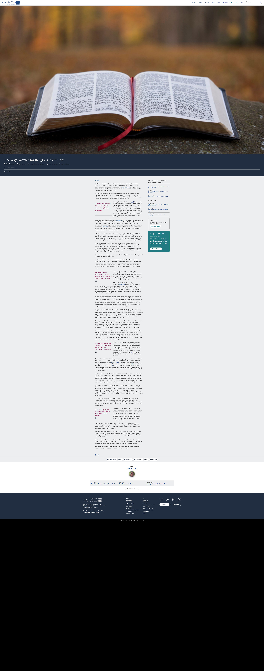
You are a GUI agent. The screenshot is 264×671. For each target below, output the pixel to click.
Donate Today (155, 249)
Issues (213, 2)
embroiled (122, 284)
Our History (146, 506)
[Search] (260, 2)
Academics (129, 500)
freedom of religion (112, 459)
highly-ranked (115, 362)
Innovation (151, 182)
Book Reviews (130, 513)
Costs (127, 501)
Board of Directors (148, 508)
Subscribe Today (155, 226)
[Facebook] (9, 171)
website (105, 226)
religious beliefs (128, 459)
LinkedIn (179, 499)
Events (218, 2)
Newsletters (234, 2)
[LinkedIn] (5, 171)
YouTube (173, 499)
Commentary (156, 180)
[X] (7, 171)
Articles (200, 2)
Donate (241, 2)
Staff (144, 513)
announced (119, 220)
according (131, 364)
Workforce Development (132, 510)
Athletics (128, 508)
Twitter (161, 499)
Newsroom (146, 501)
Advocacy (207, 2)
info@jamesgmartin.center (90, 507)
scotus (146, 459)
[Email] (96, 180)
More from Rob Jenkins (132, 488)
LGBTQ (120, 459)
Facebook (167, 499)
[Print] (98, 180)
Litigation (129, 511)
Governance (164, 180)
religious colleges (139, 459)
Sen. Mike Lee (126, 187)
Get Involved (225, 2)
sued (132, 202)
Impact (145, 503)
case (132, 352)
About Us (194, 2)
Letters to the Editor (148, 505)
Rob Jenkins (14, 167)
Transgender (154, 459)
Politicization (159, 182)
